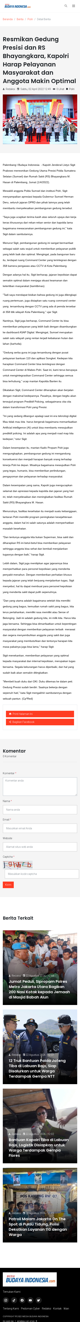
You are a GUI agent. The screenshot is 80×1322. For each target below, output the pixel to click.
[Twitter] (39, 1300)
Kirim (8, 884)
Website (7, 838)
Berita (20, 19)
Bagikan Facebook (23, 721)
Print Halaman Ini (22, 713)
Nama (7, 801)
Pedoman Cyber (30, 1308)
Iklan (66, 1308)
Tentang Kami (11, 1308)
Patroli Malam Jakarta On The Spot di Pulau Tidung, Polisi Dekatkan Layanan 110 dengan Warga (38, 1226)
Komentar (9, 773)
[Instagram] (6, 1300)
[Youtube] (30, 1300)
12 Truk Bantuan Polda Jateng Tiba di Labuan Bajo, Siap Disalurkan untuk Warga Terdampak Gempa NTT (37, 1068)
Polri (30, 19)
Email (7, 819)
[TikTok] (14, 1300)
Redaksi (16, 975)
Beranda (8, 19)
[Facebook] (22, 1300)
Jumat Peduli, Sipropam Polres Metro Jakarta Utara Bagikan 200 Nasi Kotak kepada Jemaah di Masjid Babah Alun (39, 989)
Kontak (57, 1308)
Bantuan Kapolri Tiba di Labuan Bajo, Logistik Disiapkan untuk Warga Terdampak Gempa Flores (39, 1147)
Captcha (9, 856)
